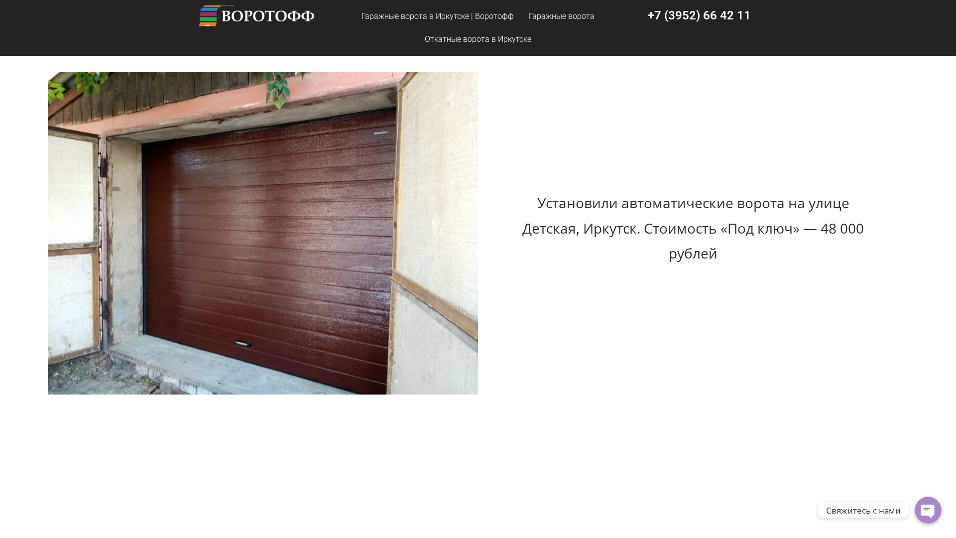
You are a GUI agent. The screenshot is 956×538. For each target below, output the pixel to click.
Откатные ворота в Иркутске (478, 39)
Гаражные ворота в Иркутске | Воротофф (437, 16)
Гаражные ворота (562, 16)
